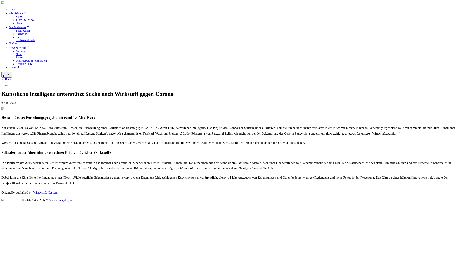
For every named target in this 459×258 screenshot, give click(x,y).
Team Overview (25, 19)
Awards (20, 50)
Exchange (21, 33)
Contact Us (15, 67)
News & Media (17, 47)
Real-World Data (25, 40)
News (19, 54)
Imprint (69, 200)
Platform (13, 43)
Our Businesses (17, 27)
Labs (18, 37)
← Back (6, 79)
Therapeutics (23, 30)
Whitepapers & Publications (31, 60)
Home (12, 9)
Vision (19, 16)
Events (19, 57)
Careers (20, 23)
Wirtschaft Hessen (45, 192)
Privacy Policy (56, 200)
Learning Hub (24, 63)
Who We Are (16, 13)
